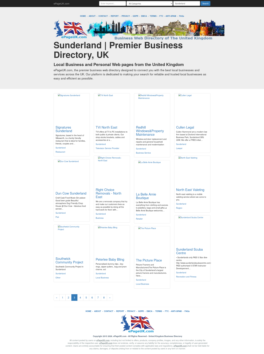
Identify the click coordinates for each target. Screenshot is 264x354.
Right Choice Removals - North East (108, 193)
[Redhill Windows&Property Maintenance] (152, 107)
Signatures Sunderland (64, 129)
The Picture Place (149, 260)
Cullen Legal (185, 127)
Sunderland (61, 147)
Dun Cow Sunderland (71, 193)
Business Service (143, 152)
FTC (161, 16)
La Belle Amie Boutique (146, 196)
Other (58, 277)
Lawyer (179, 148)
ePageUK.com (61, 3)
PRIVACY (126, 16)
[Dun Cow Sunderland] (71, 173)
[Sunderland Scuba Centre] (192, 229)
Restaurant (60, 151)
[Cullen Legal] (192, 107)
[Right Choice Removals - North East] (111, 170)
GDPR (135, 16)
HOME (83, 16)
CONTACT (103, 16)
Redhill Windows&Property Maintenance (150, 131)
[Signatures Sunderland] (71, 107)
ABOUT (92, 16)
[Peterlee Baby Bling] (111, 240)
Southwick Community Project (69, 260)
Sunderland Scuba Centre (189, 251)
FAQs (181, 16)
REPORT (115, 16)
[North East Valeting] (192, 170)
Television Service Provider (107, 148)
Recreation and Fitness (186, 276)
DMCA (144, 16)
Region (179, 207)
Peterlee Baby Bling (110, 259)
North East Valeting (190, 189)
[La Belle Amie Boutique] (152, 174)
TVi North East (106, 127)
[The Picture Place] (152, 240)
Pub (57, 217)
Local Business (102, 277)
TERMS (153, 16)
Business (100, 218)
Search (205, 3)
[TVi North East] (111, 107)
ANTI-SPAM (171, 16)
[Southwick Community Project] (71, 239)
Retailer (139, 218)
